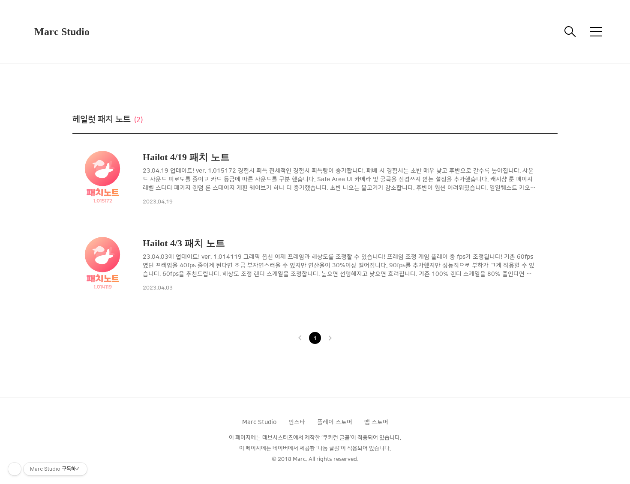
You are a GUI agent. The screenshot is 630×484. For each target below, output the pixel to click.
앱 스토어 (376, 422)
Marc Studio (62, 31)
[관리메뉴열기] (14, 469)
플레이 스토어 (334, 422)
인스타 (296, 422)
